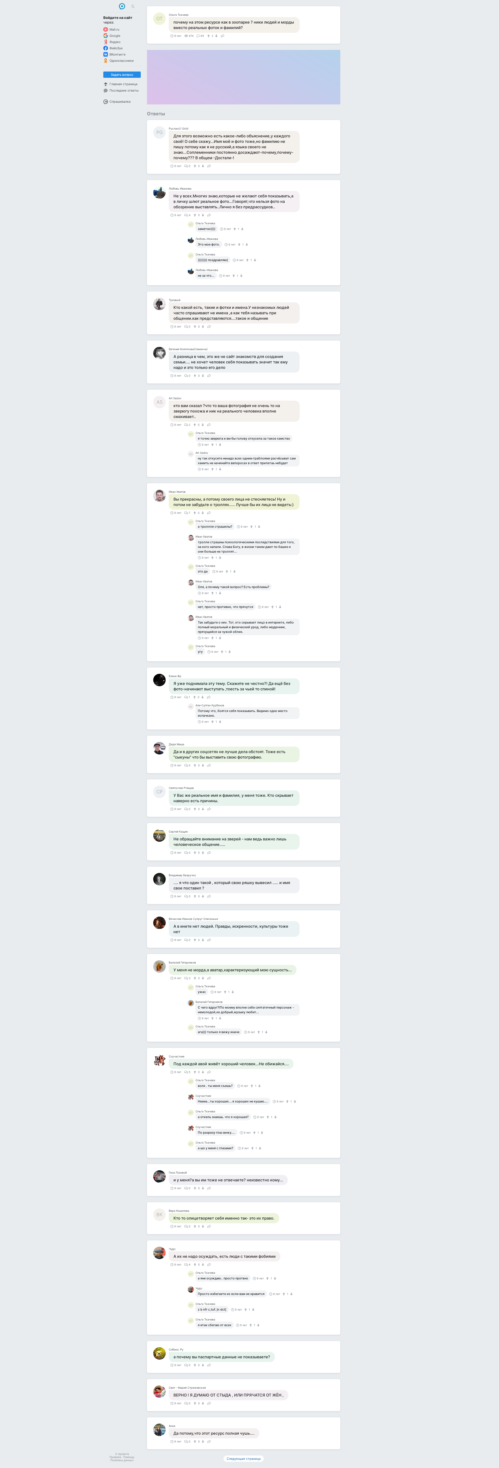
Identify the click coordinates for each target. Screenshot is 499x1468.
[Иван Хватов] (161, 495)
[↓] (216, 35)
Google (115, 36)
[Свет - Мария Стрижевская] (161, 1391)
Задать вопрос (122, 75)
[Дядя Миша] (161, 748)
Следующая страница (244, 1459)
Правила (115, 1457)
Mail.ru (114, 29)
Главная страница (123, 84)
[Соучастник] (161, 1060)
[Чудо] (161, 1253)
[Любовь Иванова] (161, 192)
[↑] (209, 35)
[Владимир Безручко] (161, 879)
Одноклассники (122, 61)
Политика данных (122, 1460)
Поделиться (222, 35)
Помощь (128, 1457)
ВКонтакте (118, 54)
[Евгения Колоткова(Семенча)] (161, 353)
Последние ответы (124, 90)
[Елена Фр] (161, 680)
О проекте (122, 1454)
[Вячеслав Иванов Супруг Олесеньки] (161, 923)
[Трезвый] (161, 304)
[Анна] (161, 1430)
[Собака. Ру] (161, 1353)
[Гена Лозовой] (161, 1176)
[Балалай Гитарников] (161, 966)
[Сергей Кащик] (161, 835)
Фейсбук (116, 48)
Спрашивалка (120, 101)
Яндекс (115, 42)
